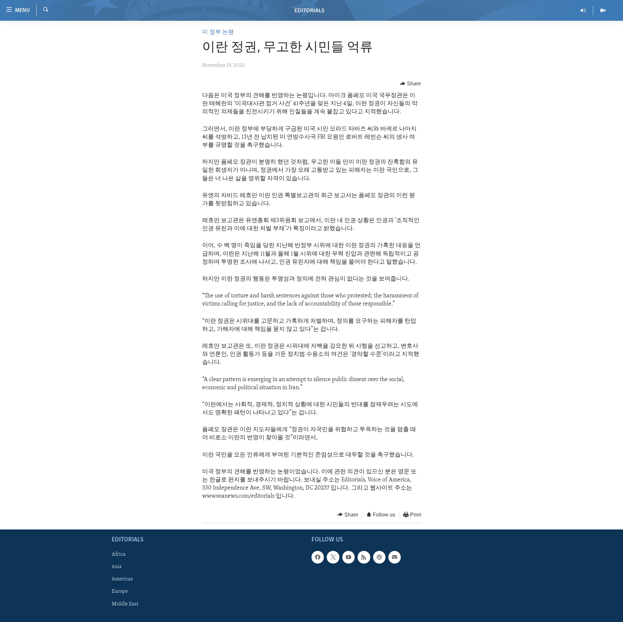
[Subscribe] (394, 557)
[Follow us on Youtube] (348, 557)
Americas (122, 579)
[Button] (410, 84)
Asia (117, 566)
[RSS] (364, 557)
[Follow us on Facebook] (318, 557)
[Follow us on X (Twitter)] (333, 557)
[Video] (603, 10)
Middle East (125, 604)
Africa (119, 554)
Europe (120, 591)
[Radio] (583, 10)
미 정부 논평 (218, 32)
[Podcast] (379, 557)
